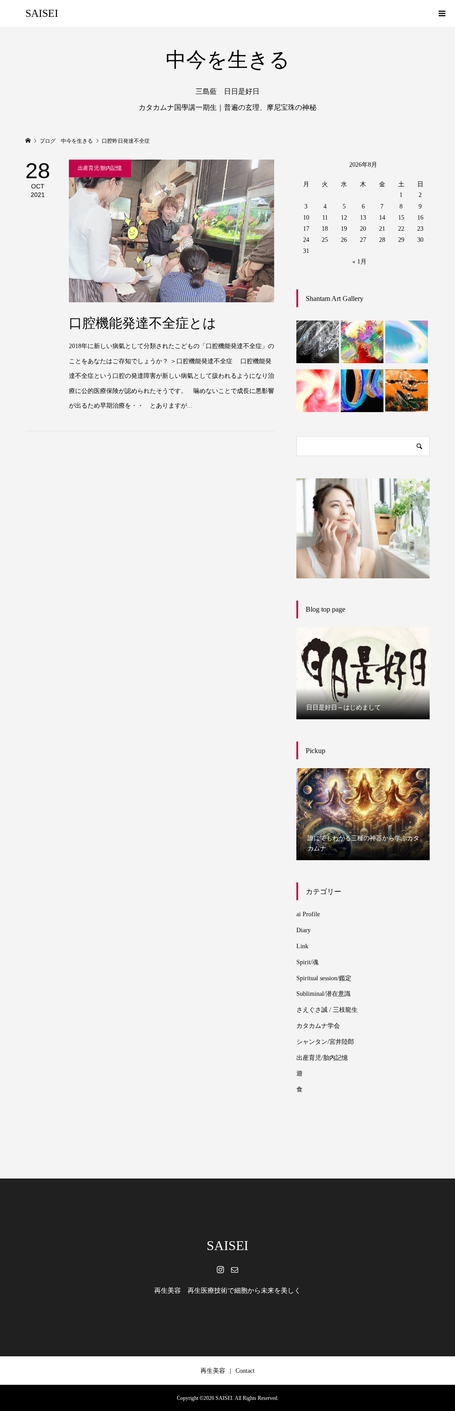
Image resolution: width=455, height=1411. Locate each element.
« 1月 (359, 261)
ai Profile (308, 914)
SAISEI (41, 13)
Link (302, 946)
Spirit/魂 (307, 962)
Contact (245, 1370)
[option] (363, 673)
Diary (303, 930)
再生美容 (212, 1370)
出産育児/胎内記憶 (322, 1057)
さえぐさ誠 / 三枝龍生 (327, 1009)
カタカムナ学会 (318, 1025)
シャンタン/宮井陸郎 (325, 1041)
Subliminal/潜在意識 (323, 993)
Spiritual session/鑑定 (323, 978)
